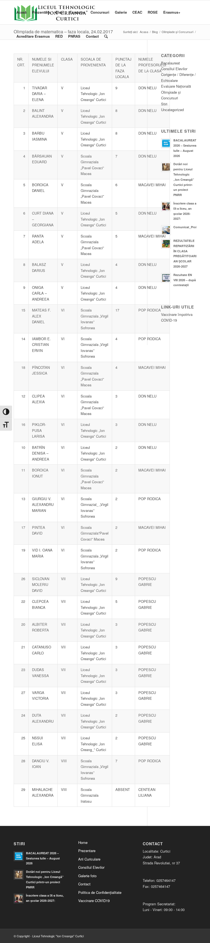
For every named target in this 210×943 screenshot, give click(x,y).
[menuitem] (21, 12)
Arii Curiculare (89, 859)
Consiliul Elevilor (174, 68)
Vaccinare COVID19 (94, 900)
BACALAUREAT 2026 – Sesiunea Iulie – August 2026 (43, 858)
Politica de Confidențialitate (99, 892)
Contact (84, 883)
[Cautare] (105, 36)
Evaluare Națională (176, 86)
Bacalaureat (170, 63)
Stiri (164, 103)
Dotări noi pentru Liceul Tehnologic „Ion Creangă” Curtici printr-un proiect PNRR (183, 179)
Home (83, 842)
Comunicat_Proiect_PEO (191, 227)
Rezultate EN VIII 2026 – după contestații (184, 280)
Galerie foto (87, 875)
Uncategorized (172, 109)
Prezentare (86, 850)
